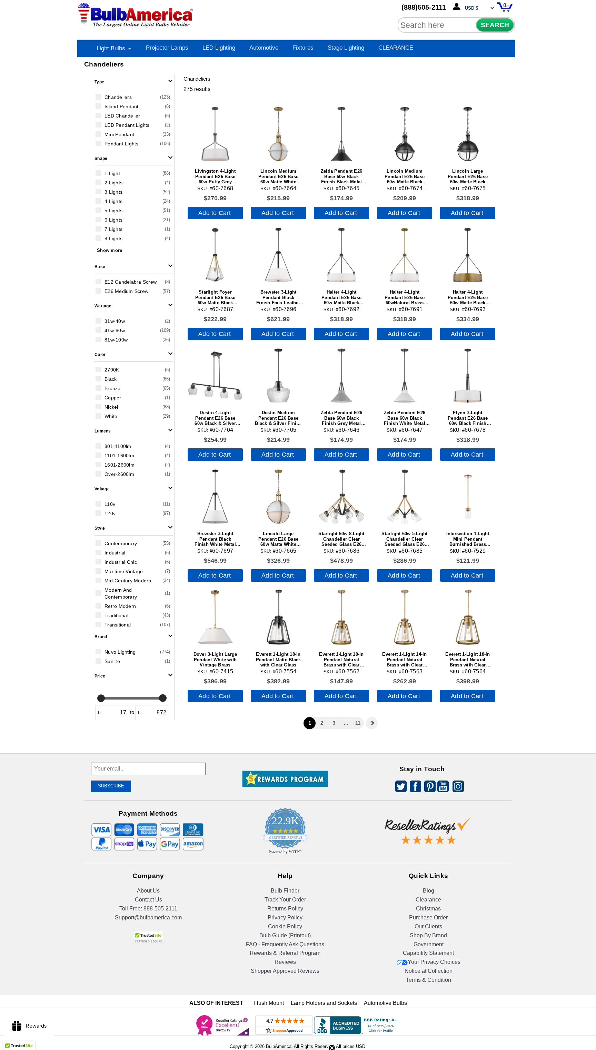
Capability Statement (428, 953)
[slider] (101, 698)
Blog (428, 891)
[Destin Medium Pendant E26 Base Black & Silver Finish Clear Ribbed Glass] (278, 376)
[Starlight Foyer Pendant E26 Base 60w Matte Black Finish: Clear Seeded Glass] (215, 255)
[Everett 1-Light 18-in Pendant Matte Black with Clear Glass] (278, 617)
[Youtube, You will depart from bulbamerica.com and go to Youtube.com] (442, 787)
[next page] (371, 723)
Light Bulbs (111, 48)
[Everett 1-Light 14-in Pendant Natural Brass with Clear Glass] (405, 617)
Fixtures (303, 48)
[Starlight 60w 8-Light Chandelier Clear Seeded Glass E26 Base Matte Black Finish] (341, 496)
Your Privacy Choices (434, 962)
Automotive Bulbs (385, 1003)
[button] (134, 81)
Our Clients (428, 926)
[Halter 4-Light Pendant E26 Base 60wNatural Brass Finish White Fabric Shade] (405, 255)
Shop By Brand (428, 935)
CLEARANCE (395, 48)
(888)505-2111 (423, 7)
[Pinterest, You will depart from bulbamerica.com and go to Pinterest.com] (428, 787)
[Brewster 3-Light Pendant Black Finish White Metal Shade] (215, 496)
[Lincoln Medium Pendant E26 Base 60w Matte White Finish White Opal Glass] (278, 134)
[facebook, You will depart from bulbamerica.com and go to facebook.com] (413, 787)
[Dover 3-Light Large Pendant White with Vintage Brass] (215, 617)
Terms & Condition (428, 980)
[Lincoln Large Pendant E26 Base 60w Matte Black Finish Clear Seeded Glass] (468, 134)
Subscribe (111, 785)
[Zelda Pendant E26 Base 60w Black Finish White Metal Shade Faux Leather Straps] (405, 376)
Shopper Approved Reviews (285, 971)
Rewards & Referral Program (285, 953)
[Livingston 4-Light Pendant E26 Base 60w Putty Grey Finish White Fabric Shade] (215, 134)
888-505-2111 (160, 908)
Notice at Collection (429, 971)
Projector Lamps (167, 48)
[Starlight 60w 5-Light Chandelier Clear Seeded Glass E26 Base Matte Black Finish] (405, 496)
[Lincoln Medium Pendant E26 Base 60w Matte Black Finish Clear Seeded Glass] (405, 134)
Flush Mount (269, 1003)
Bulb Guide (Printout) (285, 935)
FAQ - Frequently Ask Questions (285, 944)
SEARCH (495, 25)
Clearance (428, 900)
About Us (148, 891)
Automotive (263, 48)
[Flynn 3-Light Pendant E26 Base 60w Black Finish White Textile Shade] (468, 376)
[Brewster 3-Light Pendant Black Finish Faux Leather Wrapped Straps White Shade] (278, 255)
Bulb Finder (285, 891)
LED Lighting (218, 48)
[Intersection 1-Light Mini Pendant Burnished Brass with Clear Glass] (468, 496)
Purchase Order (428, 917)
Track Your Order (285, 900)
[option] (134, 97)
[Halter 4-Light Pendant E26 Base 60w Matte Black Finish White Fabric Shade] (341, 255)
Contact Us (148, 900)
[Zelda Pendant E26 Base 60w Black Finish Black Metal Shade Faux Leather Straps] (341, 134)
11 (357, 723)
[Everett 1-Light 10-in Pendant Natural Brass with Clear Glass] (341, 617)
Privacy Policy (285, 917)
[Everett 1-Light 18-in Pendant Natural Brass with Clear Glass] (468, 617)
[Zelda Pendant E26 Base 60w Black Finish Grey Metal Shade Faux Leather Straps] (341, 376)
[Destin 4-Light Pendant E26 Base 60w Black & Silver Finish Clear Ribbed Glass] (215, 376)
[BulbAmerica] (136, 13)
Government (429, 944)
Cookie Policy (285, 926)
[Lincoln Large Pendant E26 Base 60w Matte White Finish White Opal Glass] (278, 496)
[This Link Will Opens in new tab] (428, 826)
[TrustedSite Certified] (148, 937)
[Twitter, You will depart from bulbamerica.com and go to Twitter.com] (399, 787)
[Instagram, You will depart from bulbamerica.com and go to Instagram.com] (457, 787)
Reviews (285, 962)
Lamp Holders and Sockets (324, 1003)
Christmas (428, 908)
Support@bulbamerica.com (148, 917)
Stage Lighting (346, 48)
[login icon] (458, 7)
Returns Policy (285, 908)
